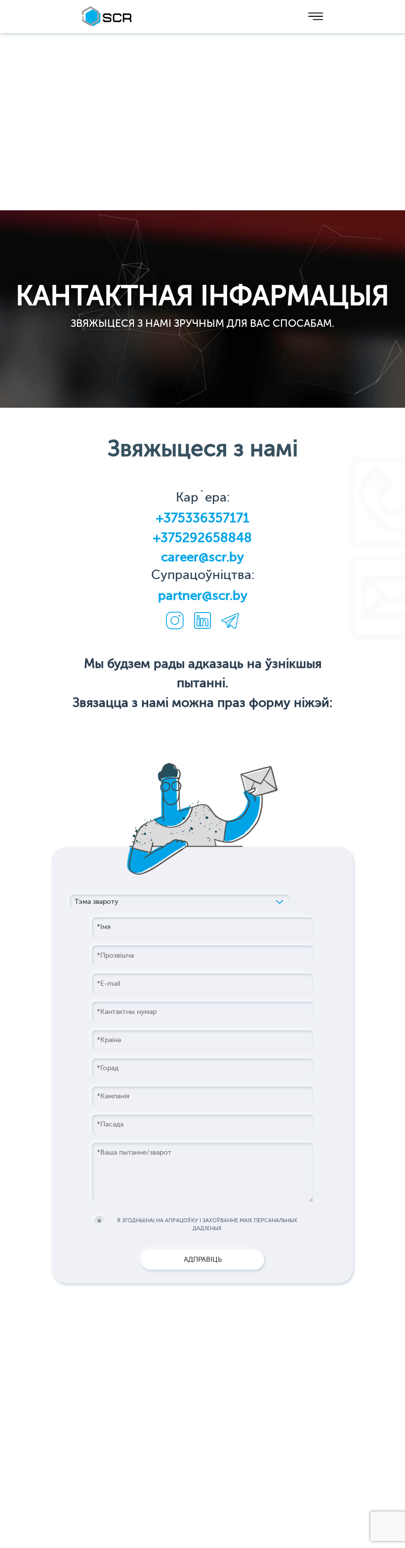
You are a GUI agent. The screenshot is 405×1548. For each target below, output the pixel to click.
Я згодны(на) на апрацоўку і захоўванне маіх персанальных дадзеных (207, 1224)
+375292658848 (202, 537)
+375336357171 (202, 517)
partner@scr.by (202, 595)
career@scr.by (202, 556)
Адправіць (203, 1259)
